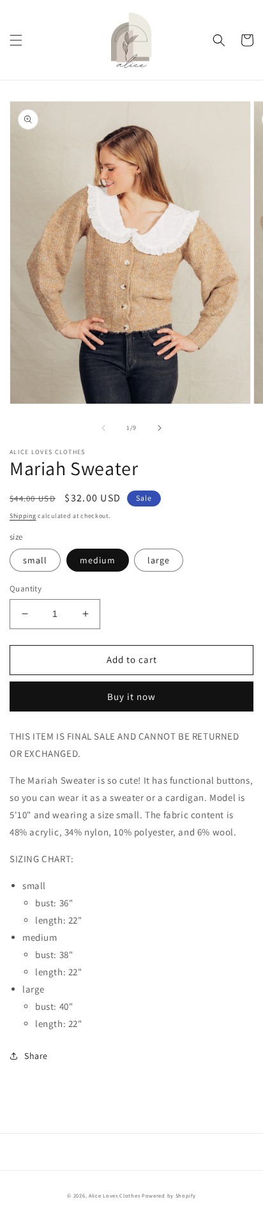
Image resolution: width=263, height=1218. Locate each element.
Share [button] (36, 1056)
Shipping (23, 516)
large (158, 560)
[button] (16, 40)
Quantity (25, 588)
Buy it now (131, 696)
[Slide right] (160, 428)
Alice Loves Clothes (114, 1195)
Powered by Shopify (169, 1195)
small (35, 560)
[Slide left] (103, 428)
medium (98, 560)
